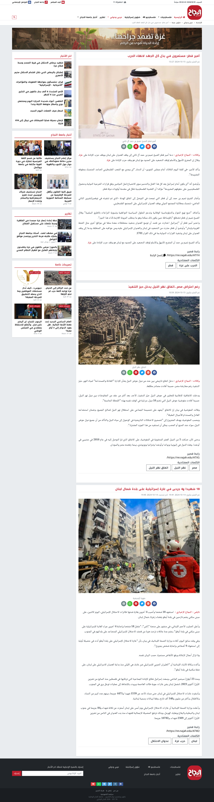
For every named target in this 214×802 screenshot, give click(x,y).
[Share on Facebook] (154, 146)
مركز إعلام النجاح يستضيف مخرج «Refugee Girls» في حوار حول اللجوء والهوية (58, 161)
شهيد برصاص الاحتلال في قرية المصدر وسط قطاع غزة (40, 64)
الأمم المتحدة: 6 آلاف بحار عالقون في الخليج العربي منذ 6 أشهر (41, 93)
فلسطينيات (165, 17)
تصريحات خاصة (63, 265)
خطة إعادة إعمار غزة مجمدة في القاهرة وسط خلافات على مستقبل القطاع (37, 222)
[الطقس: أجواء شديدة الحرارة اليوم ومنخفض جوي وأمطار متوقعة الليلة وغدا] (67, 103)
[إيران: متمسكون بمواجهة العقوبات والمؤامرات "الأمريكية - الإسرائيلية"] (67, 84)
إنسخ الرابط (156, 255)
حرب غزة (180, 741)
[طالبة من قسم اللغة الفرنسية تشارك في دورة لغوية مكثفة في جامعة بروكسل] (28, 148)
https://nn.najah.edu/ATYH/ (183, 255)
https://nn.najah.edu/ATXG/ (183, 457)
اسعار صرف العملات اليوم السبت (46, 110)
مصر (194, 467)
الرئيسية (199, 22)
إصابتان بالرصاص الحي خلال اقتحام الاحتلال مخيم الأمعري (38, 74)
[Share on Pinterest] (136, 146)
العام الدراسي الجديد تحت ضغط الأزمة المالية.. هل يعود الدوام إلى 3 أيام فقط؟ (58, 326)
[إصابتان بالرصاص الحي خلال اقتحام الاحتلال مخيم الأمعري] (67, 74)
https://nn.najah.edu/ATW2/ (183, 731)
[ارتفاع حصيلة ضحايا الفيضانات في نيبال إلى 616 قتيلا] (67, 122)
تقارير (102, 17)
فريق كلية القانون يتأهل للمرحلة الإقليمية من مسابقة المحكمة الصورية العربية (58, 196)
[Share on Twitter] (142, 146)
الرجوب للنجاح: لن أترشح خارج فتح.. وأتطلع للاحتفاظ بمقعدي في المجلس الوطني (28, 326)
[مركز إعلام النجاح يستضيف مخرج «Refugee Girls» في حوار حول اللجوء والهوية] (57, 148)
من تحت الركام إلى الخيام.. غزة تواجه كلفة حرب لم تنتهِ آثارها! (58, 291)
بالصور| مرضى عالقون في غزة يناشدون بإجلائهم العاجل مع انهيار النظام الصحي (36, 249)
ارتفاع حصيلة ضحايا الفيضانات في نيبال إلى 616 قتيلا (39, 122)
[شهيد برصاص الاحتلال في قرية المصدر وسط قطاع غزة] (67, 65)
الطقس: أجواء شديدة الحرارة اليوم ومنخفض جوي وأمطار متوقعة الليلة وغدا (40, 103)
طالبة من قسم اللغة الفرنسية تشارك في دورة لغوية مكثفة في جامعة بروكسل (29, 163)
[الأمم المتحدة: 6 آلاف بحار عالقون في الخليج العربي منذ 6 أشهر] (67, 94)
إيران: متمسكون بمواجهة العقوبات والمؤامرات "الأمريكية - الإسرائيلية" (39, 83)
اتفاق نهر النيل (158, 467)
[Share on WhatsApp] (129, 146)
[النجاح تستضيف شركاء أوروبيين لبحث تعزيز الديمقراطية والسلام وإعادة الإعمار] (28, 181)
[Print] (123, 146)
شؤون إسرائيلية (132, 17)
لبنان (194, 741)
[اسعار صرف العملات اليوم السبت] (67, 113)
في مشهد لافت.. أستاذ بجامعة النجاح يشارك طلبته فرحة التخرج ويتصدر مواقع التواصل (37, 236)
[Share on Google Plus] (148, 146)
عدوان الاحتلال (160, 741)
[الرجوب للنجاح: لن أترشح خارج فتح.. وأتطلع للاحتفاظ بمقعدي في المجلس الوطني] (28, 311)
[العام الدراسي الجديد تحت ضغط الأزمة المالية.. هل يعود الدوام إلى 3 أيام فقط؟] (57, 311)
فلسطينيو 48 (149, 17)
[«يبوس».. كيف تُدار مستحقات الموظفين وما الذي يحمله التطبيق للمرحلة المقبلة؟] (28, 278)
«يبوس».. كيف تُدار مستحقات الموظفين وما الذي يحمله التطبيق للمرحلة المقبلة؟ (29, 293)
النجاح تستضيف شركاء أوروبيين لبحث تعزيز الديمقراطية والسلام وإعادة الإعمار (30, 196)
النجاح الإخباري (194, 12)
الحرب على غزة (188, 265)
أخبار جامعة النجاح (88, 17)
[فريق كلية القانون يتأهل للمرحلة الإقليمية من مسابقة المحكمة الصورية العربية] (57, 181)
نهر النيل (180, 467)
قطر (170, 265)
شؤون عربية (176, 22)
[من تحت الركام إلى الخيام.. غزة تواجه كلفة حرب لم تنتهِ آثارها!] (57, 278)
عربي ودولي (115, 17)
